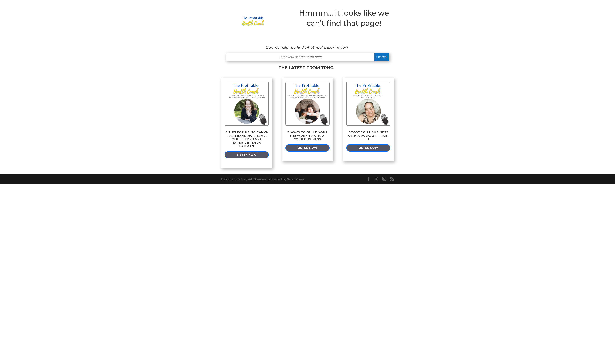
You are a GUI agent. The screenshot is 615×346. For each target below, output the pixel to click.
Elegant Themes (253, 179)
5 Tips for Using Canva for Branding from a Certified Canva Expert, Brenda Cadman (247, 139)
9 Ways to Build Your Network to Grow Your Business (307, 136)
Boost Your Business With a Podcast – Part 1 (368, 136)
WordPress (295, 179)
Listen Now (247, 155)
